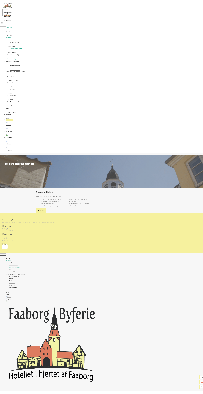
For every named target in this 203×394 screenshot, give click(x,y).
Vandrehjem (11, 106)
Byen (7, 118)
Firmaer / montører (15, 70)
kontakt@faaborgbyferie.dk (10, 240)
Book (7, 131)
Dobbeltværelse (14, 42)
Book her (41, 210)
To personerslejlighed (13, 59)
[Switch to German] (7, 150)
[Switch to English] (8, 144)
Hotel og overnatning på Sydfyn (15, 71)
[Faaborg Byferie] (7, 18)
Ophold (12, 76)
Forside (8, 20)
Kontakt (8, 125)
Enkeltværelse (14, 36)
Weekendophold (12, 112)
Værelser (9, 27)
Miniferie (10, 93)
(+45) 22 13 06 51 (7, 239)
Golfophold (13, 89)
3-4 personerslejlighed (14, 65)
